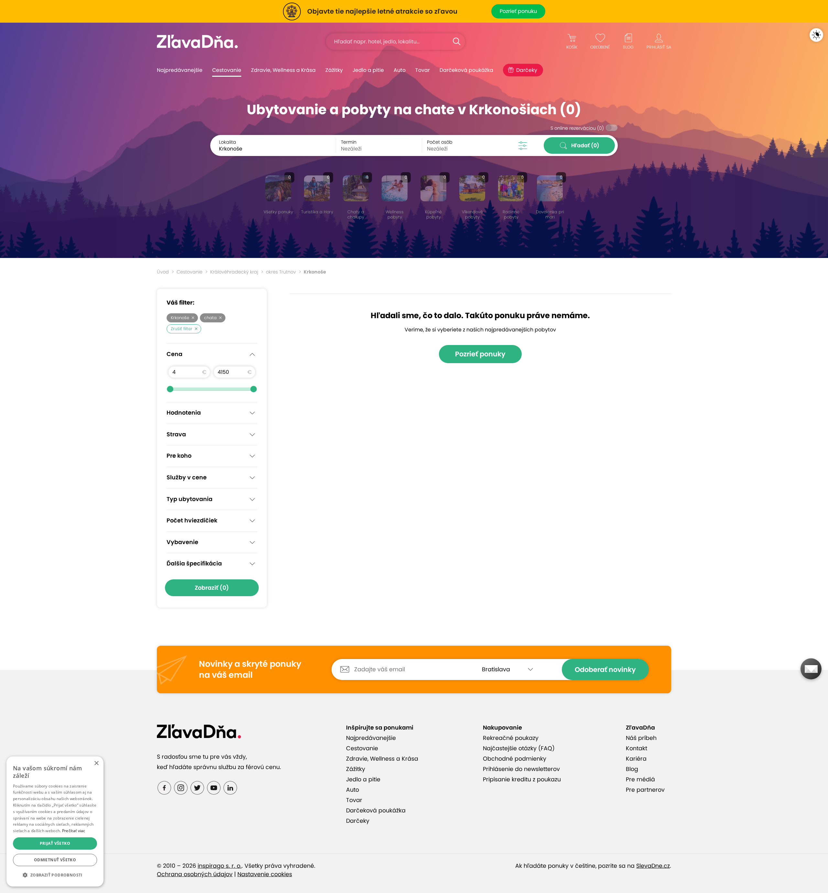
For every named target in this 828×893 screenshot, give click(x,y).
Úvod (163, 272)
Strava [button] (176, 434)
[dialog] (55, 821)
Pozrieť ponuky (480, 354)
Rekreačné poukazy (511, 738)
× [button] (96, 763)
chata (210, 317)
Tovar (422, 70)
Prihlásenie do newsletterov (521, 769)
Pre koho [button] (179, 456)
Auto (400, 70)
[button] (55, 875)
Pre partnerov (645, 790)
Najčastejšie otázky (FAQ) (519, 748)
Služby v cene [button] (187, 477)
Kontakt (636, 748)
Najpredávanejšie (179, 70)
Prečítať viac (73, 830)
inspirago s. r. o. (220, 866)
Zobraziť (212, 588)
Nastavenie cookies (264, 874)
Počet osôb (439, 142)
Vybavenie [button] (182, 542)
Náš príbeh (641, 738)
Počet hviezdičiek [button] (192, 520)
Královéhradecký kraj (234, 272)
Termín (348, 142)
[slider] (170, 389)
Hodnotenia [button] (184, 413)
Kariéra (636, 759)
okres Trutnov (281, 272)
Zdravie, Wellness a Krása (283, 70)
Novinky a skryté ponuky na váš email (250, 669)
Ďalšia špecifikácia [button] (194, 563)
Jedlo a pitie (368, 70)
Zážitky (334, 70)
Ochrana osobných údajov (195, 874)
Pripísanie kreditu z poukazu (522, 779)
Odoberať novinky (605, 669)
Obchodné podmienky (514, 759)
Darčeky (526, 70)
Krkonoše (180, 317)
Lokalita (227, 142)
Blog (632, 769)
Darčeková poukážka (466, 70)
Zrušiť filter (181, 328)
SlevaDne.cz (653, 866)
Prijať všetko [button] (55, 843)
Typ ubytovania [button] (189, 499)
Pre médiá (640, 779)
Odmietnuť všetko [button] (55, 860)
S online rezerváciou (577, 128)
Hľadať (585, 145)
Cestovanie (226, 70)
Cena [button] (174, 354)
